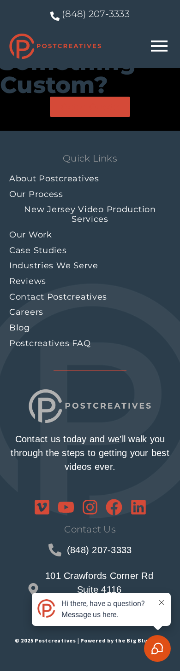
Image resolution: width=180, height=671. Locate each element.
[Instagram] (90, 507)
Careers (26, 312)
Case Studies (38, 250)
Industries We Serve (53, 265)
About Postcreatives (54, 179)
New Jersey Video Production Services (90, 214)
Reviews (27, 281)
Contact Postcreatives (58, 297)
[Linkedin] (138, 507)
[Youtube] (66, 507)
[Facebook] (114, 507)
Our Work (30, 235)
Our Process (36, 194)
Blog (19, 328)
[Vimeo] (42, 507)
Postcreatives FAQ (49, 343)
